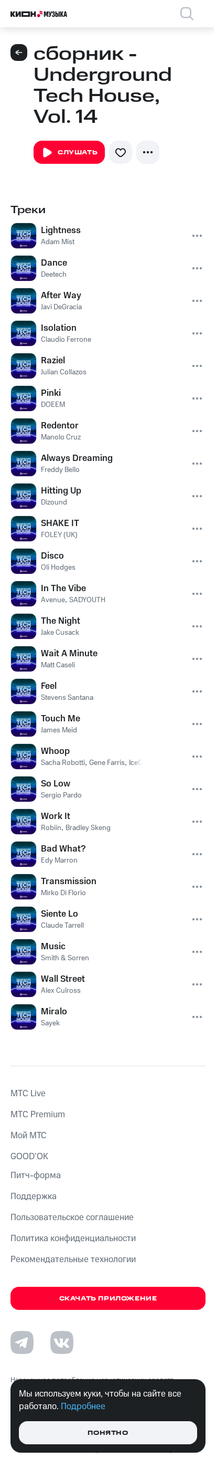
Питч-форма (35, 1175)
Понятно (108, 1433)
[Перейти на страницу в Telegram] (22, 1342)
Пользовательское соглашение (72, 1217)
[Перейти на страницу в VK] (61, 1342)
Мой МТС (28, 1135)
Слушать (78, 152)
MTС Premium (37, 1114)
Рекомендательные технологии (73, 1259)
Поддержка (33, 1196)
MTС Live (28, 1093)
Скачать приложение (108, 1298)
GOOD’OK (29, 1156)
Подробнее (83, 1406)
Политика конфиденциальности (73, 1238)
